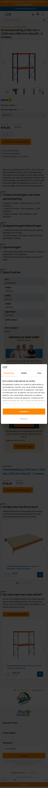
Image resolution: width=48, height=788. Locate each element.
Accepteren (24, 411)
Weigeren (24, 419)
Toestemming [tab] (8, 373)
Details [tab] (24, 373)
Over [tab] (39, 373)
